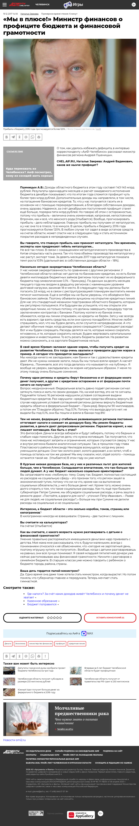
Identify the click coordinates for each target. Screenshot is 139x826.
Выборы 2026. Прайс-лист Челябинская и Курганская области (58, 763)
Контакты (31, 755)
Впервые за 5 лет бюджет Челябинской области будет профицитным (105, 669)
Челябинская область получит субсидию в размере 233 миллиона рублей (40, 680)
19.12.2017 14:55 (10, 14)
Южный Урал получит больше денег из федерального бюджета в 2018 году (38, 691)
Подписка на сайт (112, 751)
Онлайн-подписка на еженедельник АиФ (77, 751)
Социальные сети (49, 755)
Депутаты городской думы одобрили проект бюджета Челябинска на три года (41, 669)
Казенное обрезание (42, 601)
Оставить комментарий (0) (110, 618)
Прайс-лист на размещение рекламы (83, 755)
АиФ (98, 129)
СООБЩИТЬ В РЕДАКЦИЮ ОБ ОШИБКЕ (113, 763)
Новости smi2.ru (14, 740)
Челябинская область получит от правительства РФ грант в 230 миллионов (106, 680)
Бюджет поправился (42, 604)
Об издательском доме (38, 751)
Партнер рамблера (55, 813)
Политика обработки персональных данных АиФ (52, 759)
